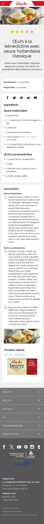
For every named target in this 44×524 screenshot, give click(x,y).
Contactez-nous (10, 434)
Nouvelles (7, 409)
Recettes (6, 401)
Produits (6, 392)
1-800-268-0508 (10, 500)
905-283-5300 (9, 496)
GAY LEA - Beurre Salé (14, 355)
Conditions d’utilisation (10, 508)
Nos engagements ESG (12, 426)
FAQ (4, 417)
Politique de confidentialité (12, 511)
